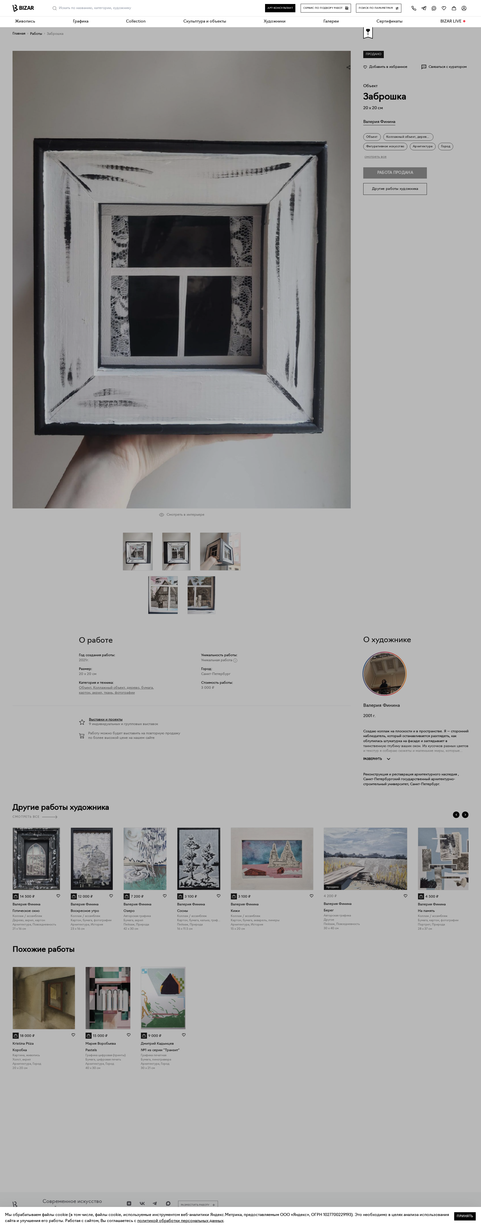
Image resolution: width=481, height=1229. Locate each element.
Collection (136, 22)
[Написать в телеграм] (423, 8)
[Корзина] (453, 8)
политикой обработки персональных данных (180, 1221)
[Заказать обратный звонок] (413, 8)
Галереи (331, 22)
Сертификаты (390, 22)
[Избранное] (443, 8)
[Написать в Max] (433, 8)
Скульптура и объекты (204, 22)
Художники (275, 22)
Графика (80, 22)
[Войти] (463, 8)
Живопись (25, 22)
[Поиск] (55, 8)
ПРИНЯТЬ (465, 1216)
